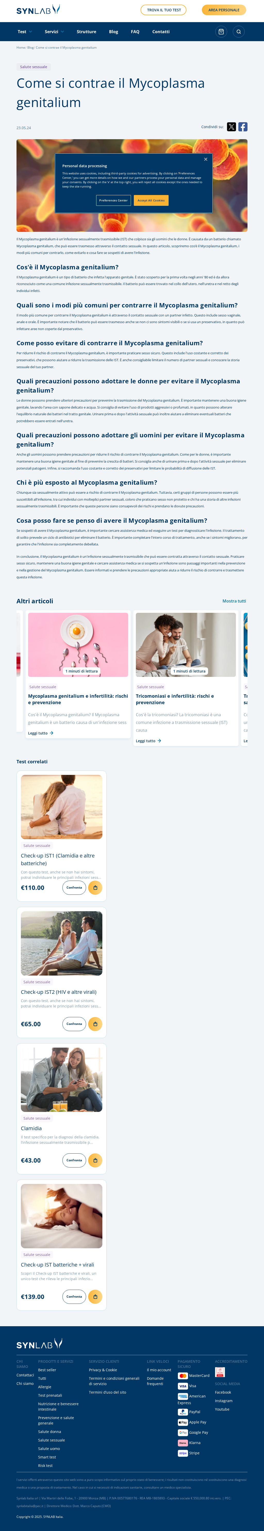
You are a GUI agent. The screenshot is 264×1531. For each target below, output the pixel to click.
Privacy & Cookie (103, 1369)
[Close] (205, 159)
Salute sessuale (33, 66)
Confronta (74, 887)
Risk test (45, 1465)
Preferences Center (113, 200)
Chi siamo (25, 1383)
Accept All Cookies (151, 200)
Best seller (47, 1369)
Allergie (44, 1386)
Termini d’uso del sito (107, 1392)
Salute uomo (49, 1448)
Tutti (42, 1378)
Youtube (222, 1409)
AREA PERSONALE (224, 9)
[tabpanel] (185, 678)
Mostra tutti (234, 601)
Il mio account (159, 1369)
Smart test (47, 1457)
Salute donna (49, 1431)
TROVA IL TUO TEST (164, 9)
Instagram (224, 1400)
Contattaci (25, 1375)
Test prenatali (50, 1395)
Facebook (223, 1392)
